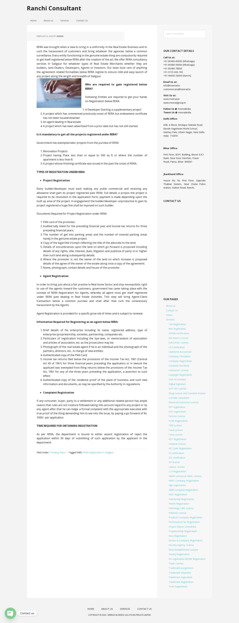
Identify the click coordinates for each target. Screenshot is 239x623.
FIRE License (175, 425)
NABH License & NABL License (185, 476)
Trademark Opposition (180, 577)
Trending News (58, 452)
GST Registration (177, 439)
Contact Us (172, 310)
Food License (176, 430)
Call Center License (179, 342)
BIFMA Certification (179, 333)
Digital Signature (177, 384)
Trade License (176, 563)
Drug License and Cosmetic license (187, 393)
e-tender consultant (179, 397)
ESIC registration (177, 411)
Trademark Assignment (181, 568)
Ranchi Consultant (54, 8)
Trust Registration (178, 586)
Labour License (177, 466)
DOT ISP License (177, 388)
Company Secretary (179, 365)
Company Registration (180, 361)
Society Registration (179, 554)
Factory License (177, 416)
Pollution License (177, 512)
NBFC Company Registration (184, 480)
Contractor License (179, 370)
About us (170, 305)
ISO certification (177, 457)
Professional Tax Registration (184, 521)
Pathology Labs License (181, 508)
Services (170, 319)
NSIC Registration (178, 494)
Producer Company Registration (185, 517)
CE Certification (177, 347)
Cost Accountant (177, 379)
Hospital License (177, 443)
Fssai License (176, 434)
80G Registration (177, 328)
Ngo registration (177, 485)
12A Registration (177, 324)
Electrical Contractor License (184, 402)
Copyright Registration (180, 374)
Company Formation (179, 356)
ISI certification (176, 453)
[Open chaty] (10, 613)
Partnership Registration (181, 499)
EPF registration (177, 407)
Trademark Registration (181, 581)
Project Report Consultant (182, 526)
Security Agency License (181, 545)
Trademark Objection (180, 572)
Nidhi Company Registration (183, 489)
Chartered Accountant (180, 351)
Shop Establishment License (183, 549)
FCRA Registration (178, 420)
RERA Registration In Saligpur (98, 452)
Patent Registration (179, 503)
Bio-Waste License (178, 338)
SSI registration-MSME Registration (187, 558)
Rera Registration (178, 535)
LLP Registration (177, 471)
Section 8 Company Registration (185, 540)
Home (169, 315)
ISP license (174, 462)
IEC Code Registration (180, 448)
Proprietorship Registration (183, 531)
